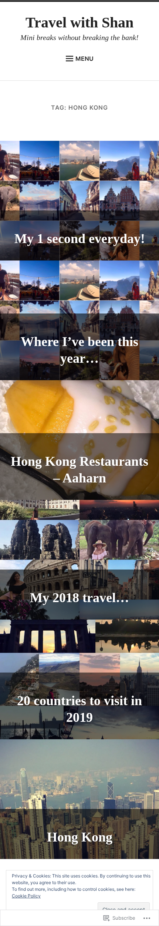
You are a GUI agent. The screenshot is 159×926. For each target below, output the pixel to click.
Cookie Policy (26, 896)
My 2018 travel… (79, 597)
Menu (84, 58)
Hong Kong (79, 837)
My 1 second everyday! (79, 238)
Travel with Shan (79, 22)
